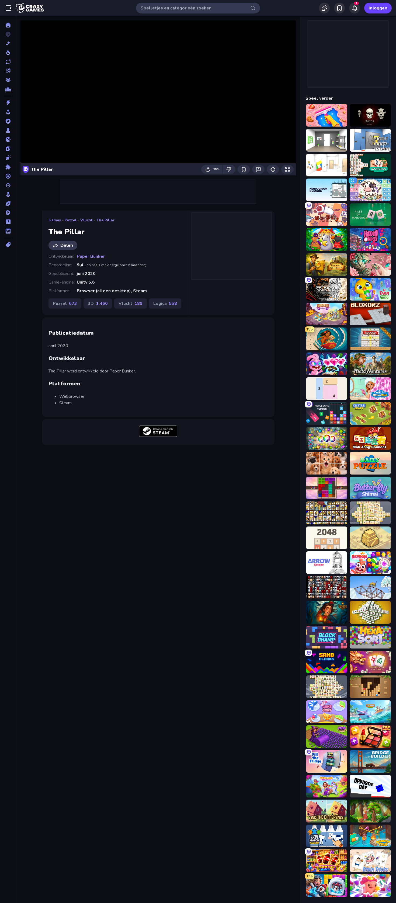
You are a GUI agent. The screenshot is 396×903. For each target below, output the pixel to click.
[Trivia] (8, 221)
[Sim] (8, 194)
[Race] (8, 176)
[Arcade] (8, 112)
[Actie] (8, 102)
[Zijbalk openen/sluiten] (8, 8)
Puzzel (71, 220)
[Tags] (8, 244)
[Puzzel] (8, 167)
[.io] (8, 139)
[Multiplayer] (8, 80)
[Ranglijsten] (8, 89)
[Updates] (8, 61)
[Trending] (8, 52)
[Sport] (8, 203)
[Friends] (324, 8)
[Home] (8, 25)
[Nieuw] (8, 43)
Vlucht (86, 220)
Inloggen (378, 8)
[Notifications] (354, 8)
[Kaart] (8, 148)
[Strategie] (8, 212)
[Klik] (8, 157)
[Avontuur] (8, 121)
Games (54, 220)
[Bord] (8, 130)
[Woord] (8, 231)
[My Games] (339, 8)
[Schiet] (8, 185)
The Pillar (105, 220)
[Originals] (8, 70)
